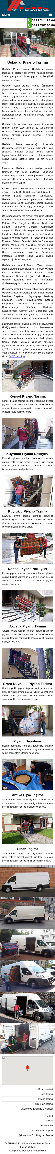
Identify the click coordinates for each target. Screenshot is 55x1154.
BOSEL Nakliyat (17, 356)
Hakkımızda (47, 1125)
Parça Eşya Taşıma (43, 1104)
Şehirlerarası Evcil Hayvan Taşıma (35, 1135)
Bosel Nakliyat (45, 1089)
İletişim (49, 1120)
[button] (27, 1068)
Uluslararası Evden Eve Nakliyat (36, 1109)
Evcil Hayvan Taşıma (42, 1130)
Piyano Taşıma (45, 1099)
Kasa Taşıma (46, 1094)
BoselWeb (40, 1150)
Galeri (50, 1116)
